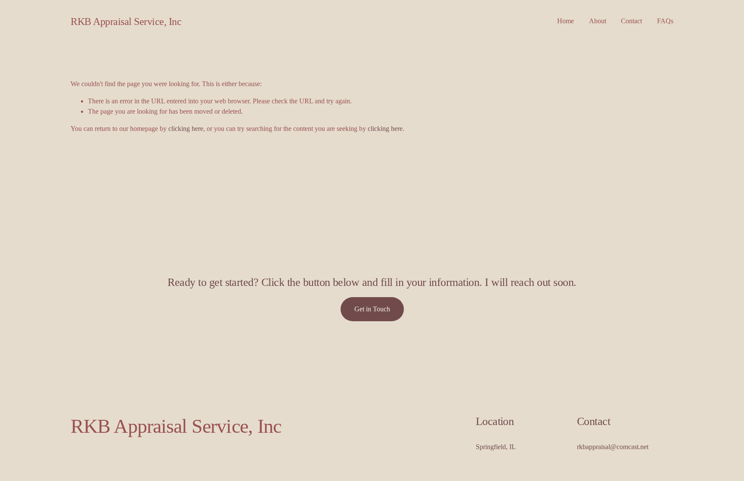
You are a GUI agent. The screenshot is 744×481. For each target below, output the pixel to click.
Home (565, 21)
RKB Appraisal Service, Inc (126, 21)
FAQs (665, 21)
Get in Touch (372, 309)
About (597, 21)
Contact (631, 21)
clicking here (185, 128)
